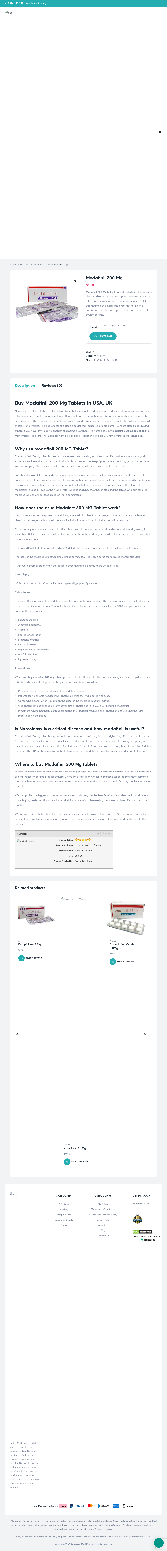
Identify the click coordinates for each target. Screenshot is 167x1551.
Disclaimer (103, 1204)
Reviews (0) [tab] (51, 385)
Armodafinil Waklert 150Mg (123, 946)
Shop (64, 1225)
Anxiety (101, 355)
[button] (75, 281)
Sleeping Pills (64, 1214)
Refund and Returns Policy (103, 1214)
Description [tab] (25, 385)
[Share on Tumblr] (104, 360)
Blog (103, 1230)
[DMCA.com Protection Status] (142, 1233)
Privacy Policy (103, 1219)
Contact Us (103, 1235)
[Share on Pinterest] (112, 360)
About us (103, 1225)
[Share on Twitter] (98, 360)
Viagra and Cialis (63, 1219)
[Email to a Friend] (116, 360)
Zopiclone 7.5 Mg (75, 1148)
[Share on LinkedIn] (101, 360)
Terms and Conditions (103, 1209)
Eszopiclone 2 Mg (29, 944)
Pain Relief (63, 1204)
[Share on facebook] (94, 360)
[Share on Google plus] (108, 360)
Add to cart (105, 336)
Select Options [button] (34, 958)
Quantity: (94, 327)
